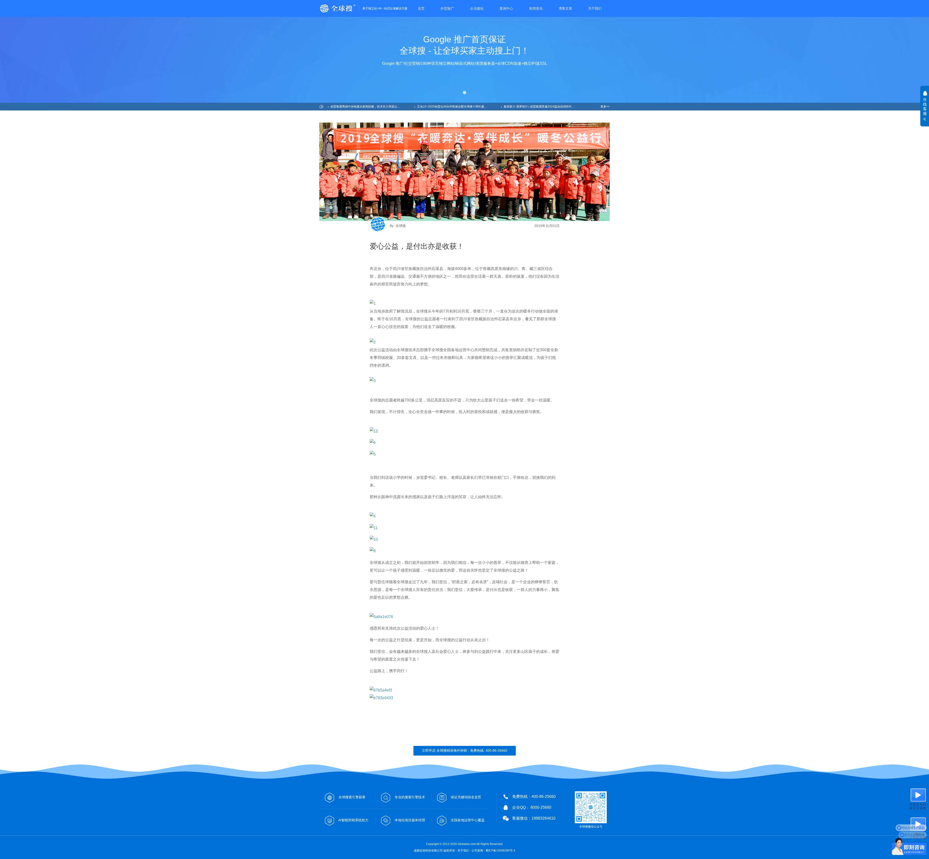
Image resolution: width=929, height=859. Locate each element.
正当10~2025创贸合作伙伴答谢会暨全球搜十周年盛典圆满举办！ (459, 106)
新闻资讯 (536, 8)
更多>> (605, 106)
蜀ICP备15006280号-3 (500, 850)
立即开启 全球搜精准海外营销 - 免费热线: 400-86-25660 (464, 750)
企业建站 (477, 8)
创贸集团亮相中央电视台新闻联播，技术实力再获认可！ (366, 106)
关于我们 (595, 8)
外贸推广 (447, 8)
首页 (421, 8)
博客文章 (565, 8)
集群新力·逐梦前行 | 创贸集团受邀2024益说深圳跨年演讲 (540, 106)
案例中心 (506, 8)
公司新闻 (477, 850)
